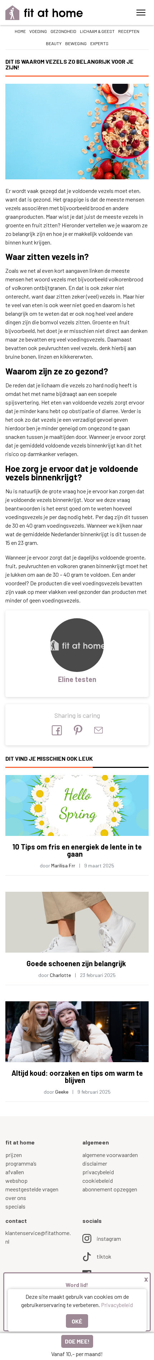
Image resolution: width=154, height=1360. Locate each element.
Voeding (38, 31)
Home (20, 31)
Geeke (61, 1092)
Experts (99, 43)
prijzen (13, 1154)
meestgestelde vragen (31, 1189)
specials (15, 1206)
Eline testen (77, 679)
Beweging (76, 43)
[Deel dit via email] (98, 730)
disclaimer (94, 1163)
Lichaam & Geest (97, 31)
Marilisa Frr (63, 865)
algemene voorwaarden (110, 1154)
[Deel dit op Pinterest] (78, 730)
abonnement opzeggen (109, 1189)
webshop (16, 1180)
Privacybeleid (117, 1304)
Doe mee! (77, 1341)
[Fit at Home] (44, 12)
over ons (15, 1197)
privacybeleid (98, 1171)
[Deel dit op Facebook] (57, 730)
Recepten (128, 31)
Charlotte (60, 975)
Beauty (54, 43)
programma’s (21, 1163)
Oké (77, 1321)
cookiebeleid (97, 1180)
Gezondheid (63, 31)
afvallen (14, 1171)
